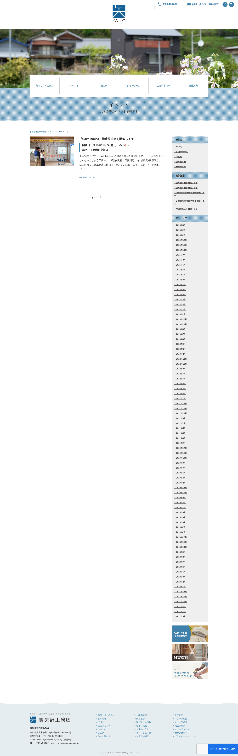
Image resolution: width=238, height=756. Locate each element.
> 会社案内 (178, 715)
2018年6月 (181, 567)
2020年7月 (181, 468)
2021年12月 (181, 403)
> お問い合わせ (180, 733)
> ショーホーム (103, 729)
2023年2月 (181, 354)
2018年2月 (181, 582)
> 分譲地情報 (140, 715)
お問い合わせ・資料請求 (205, 4)
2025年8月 (181, 260)
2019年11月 (181, 493)
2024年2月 (181, 309)
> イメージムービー (143, 733)
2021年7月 (181, 423)
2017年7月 (181, 611)
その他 (179, 157)
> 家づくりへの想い (105, 715)
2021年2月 (181, 443)
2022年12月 (181, 359)
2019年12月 (181, 488)
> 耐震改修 (139, 718)
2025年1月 (181, 275)
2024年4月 (181, 299)
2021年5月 (181, 428)
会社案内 (193, 85)
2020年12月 (181, 448)
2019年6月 (181, 512)
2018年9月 (181, 552)
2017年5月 (181, 616)
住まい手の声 (163, 85)
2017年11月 (181, 597)
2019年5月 (181, 517)
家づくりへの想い (45, 85)
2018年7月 (181, 562)
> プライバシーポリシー (184, 736)
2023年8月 (181, 329)
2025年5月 (181, 270)
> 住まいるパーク (104, 725)
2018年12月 (181, 537)
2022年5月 (181, 384)
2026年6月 (181, 225)
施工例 (104, 85)
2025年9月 (181, 255)
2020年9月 (181, 463)
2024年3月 (181, 304)
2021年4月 (181, 433)
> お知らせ (101, 718)
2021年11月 (181, 408)
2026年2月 (181, 230)
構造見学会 (181, 166)
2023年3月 (181, 349)
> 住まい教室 (140, 725)
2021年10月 (181, 413)
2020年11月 (181, 453)
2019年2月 (181, 527)
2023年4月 (181, 344)
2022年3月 (181, 389)
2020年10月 (181, 458)
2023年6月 (181, 339)
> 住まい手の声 (103, 736)
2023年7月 (181, 334)
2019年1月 (181, 532)
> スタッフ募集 (180, 722)
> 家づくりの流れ (142, 722)
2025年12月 (181, 240)
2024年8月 (181, 280)
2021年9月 (181, 418)
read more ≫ (87, 177)
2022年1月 (181, 398)
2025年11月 (181, 245)
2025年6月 (181, 265)
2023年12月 (181, 319)
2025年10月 (181, 250)
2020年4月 (181, 478)
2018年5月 (181, 572)
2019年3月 (181, 522)
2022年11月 (181, 364)
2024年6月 (181, 290)
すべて (179, 147)
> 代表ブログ (179, 725)
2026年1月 (181, 235)
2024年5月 (181, 295)
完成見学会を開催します (187, 183)
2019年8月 (181, 502)
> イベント (101, 722)
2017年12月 (181, 592)
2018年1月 (181, 587)
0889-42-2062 (170, 4)
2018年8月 (181, 557)
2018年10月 (181, 547)
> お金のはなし (141, 729)
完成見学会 (181, 162)
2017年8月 (181, 606)
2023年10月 (181, 324)
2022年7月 (181, 374)
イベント (74, 85)
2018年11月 (181, 542)
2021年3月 (181, 438)
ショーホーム (134, 85)
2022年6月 (181, 379)
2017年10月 (181, 601)
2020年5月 (181, 473)
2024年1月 (181, 314)
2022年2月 (181, 394)
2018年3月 (181, 577)
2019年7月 (181, 507)
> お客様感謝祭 (141, 736)
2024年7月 (181, 285)
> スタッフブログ (181, 729)
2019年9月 (181, 498)
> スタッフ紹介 (180, 718)
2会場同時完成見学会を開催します (189, 194)
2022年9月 (181, 369)
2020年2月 (181, 483)
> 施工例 (100, 733)
